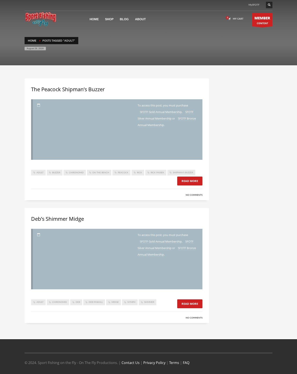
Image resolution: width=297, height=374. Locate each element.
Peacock (123, 173)
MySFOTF (254, 5)
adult (40, 173)
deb (78, 302)
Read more (190, 181)
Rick (139, 173)
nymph (131, 302)
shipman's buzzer (183, 173)
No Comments (194, 195)
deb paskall (96, 302)
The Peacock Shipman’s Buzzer (68, 89)
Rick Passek (157, 173)
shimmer (149, 302)
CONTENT (262, 20)
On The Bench (100, 173)
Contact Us (131, 362)
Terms (174, 362)
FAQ (186, 362)
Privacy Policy (154, 362)
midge (115, 302)
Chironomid (76, 173)
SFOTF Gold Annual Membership (161, 112)
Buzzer (56, 173)
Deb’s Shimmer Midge (57, 218)
